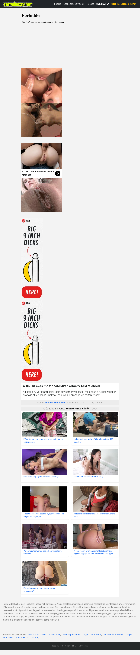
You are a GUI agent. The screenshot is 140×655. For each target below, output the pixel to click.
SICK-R (35, 637)
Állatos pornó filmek (37, 634)
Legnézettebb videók (74, 4)
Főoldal (58, 4)
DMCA (74, 646)
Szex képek (54, 634)
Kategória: (39, 402)
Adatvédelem (83, 646)
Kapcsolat (55, 646)
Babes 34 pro (22, 637)
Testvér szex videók (55, 402)
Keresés (90, 4)
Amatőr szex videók (113, 634)
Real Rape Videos (71, 634)
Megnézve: (95, 402)
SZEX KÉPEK (102, 4)
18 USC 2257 (66, 646)
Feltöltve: (71, 402)
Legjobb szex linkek (91, 634)
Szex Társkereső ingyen (123, 4)
